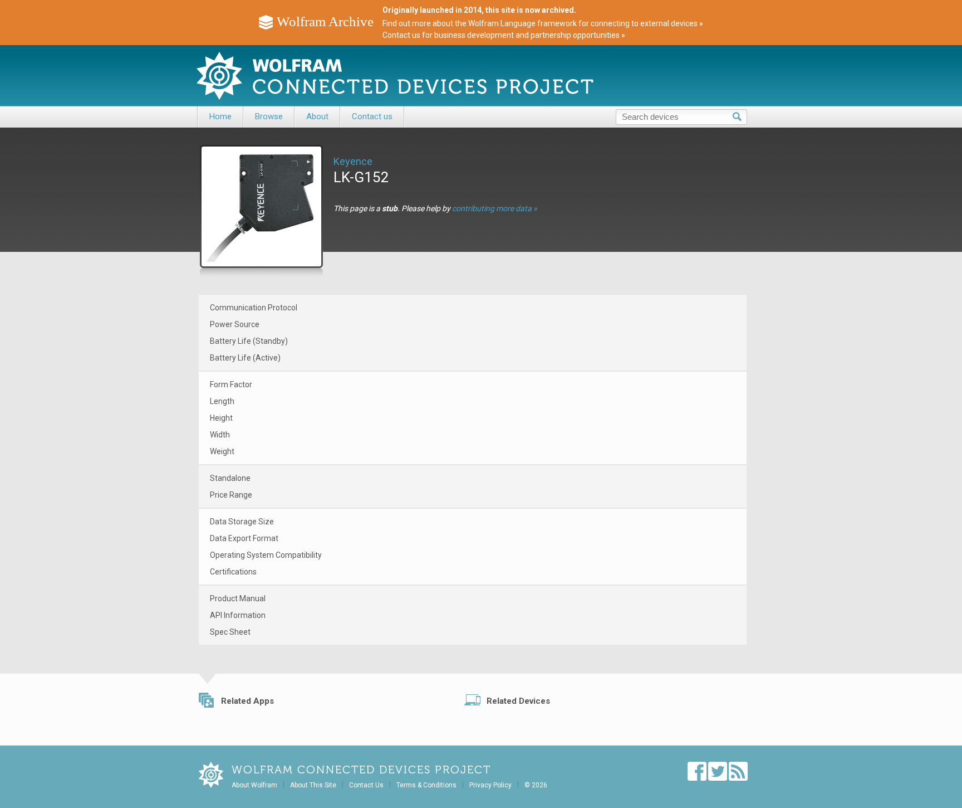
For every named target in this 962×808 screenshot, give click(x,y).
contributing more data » (494, 208)
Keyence (352, 161)
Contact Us (366, 785)
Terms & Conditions (426, 785)
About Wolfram (254, 785)
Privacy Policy (490, 785)
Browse (269, 116)
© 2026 (535, 785)
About (317, 116)
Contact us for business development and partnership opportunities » (503, 35)
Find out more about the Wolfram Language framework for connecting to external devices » (542, 23)
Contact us (372, 116)
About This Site (313, 785)
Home (220, 116)
